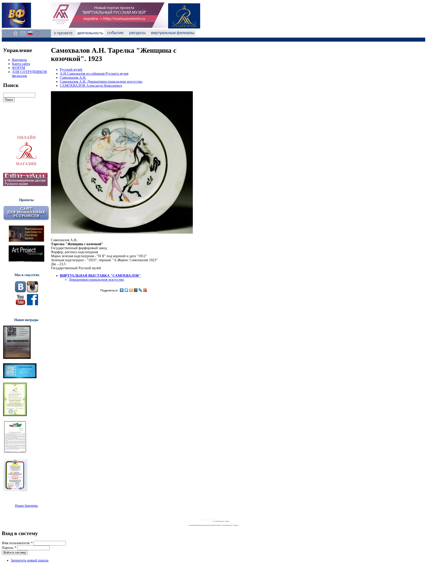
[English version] (37, 35)
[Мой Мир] (135, 290)
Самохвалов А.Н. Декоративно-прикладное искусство (101, 81)
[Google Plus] (145, 290)
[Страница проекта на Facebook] (32, 304)
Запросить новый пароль (29, 560)
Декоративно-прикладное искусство (96, 279)
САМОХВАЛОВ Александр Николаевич (91, 85)
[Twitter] (126, 290)
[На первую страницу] (15, 35)
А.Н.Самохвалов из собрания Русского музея (94, 73)
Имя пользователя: (17, 543)
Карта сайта (21, 64)
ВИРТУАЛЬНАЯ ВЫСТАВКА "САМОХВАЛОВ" (100, 275)
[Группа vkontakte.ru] (20, 291)
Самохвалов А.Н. (73, 77)
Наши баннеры (26, 505)
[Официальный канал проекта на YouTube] (20, 304)
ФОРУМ (18, 68)
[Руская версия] (30, 35)
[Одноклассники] (131, 290)
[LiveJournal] (140, 290)
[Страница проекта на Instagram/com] (32, 291)
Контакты (19, 60)
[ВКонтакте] (121, 290)
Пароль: (9, 548)
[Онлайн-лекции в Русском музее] (25, 185)
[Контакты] (22, 35)
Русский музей (71, 69)
